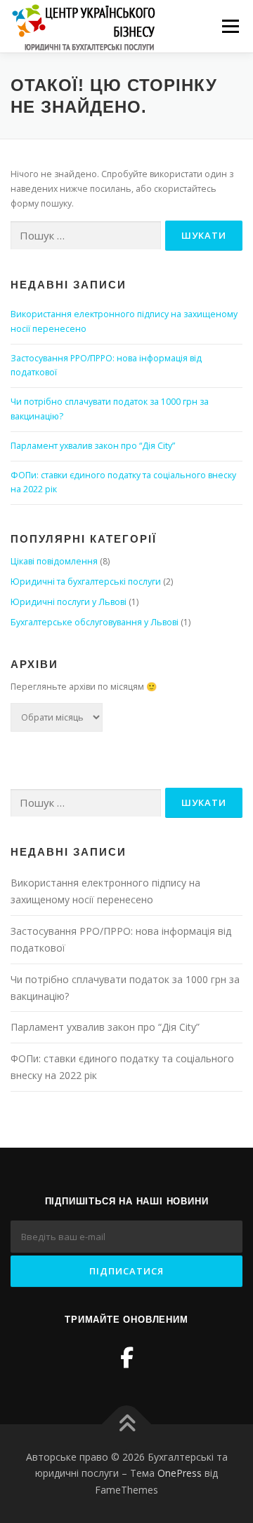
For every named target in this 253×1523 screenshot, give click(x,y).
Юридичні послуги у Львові (68, 602)
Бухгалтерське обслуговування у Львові (95, 622)
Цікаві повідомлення (54, 561)
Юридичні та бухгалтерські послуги (86, 581)
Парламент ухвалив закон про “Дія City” (93, 446)
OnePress (179, 1473)
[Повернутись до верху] (127, 1424)
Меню (230, 26)
